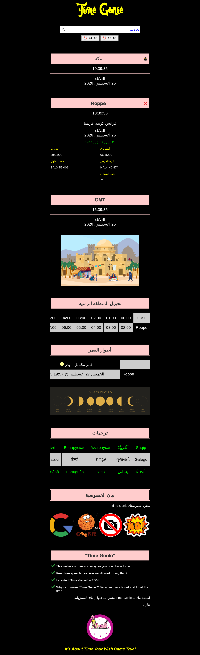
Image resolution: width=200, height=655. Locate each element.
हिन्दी (74, 459)
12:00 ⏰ (109, 38)
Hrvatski (51, 459)
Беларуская (74, 447)
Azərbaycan (100, 447)
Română (51, 472)
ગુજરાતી (123, 459)
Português (75, 472)
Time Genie (100, 10)
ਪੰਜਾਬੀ (141, 472)
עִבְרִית (101, 459)
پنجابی (123, 472)
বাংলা (51, 447)
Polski (101, 472)
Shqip (141, 447)
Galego (141, 459)
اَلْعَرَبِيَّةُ (123, 447)
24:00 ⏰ (90, 38)
